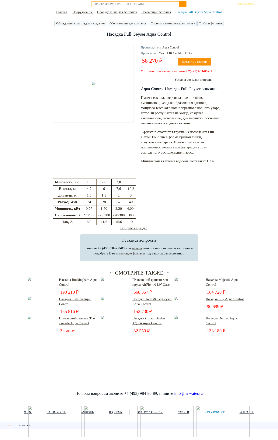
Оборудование (82, 12)
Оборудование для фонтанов (117, 12)
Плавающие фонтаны (156, 12)
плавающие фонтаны (130, 253)
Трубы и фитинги (210, 23)
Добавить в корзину (194, 61)
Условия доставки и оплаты (193, 79)
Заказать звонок (246, 3)
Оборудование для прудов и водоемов (80, 23)
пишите (137, 248)
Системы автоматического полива (173, 23)
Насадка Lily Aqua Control (225, 299)
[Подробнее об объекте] (55, 422)
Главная (61, 12)
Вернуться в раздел (133, 228)
